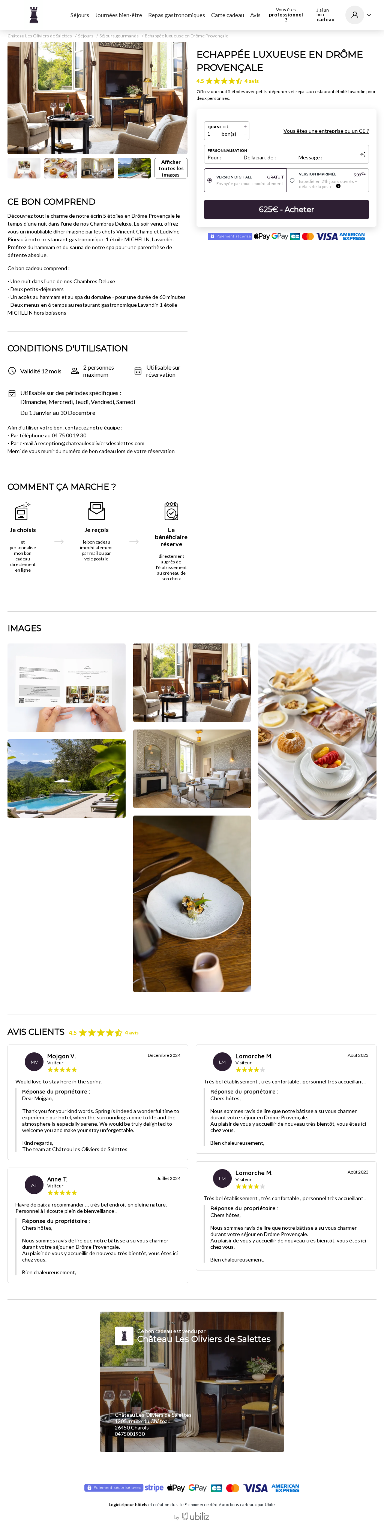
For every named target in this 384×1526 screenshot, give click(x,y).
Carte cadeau (227, 15)
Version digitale (250, 177)
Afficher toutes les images (171, 168)
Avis (255, 15)
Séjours (79, 15)
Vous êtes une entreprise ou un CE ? (326, 131)
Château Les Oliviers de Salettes (40, 36)
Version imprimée (332, 174)
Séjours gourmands (119, 36)
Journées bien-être (118, 15)
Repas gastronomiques (176, 15)
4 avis (251, 81)
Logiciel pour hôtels (128, 1504)
